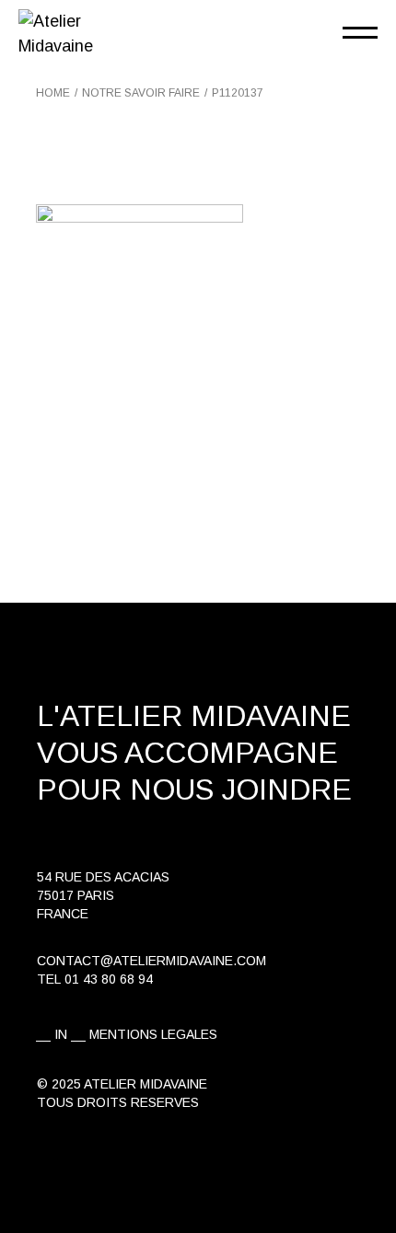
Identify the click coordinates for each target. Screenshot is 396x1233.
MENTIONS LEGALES (153, 1034)
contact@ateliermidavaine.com (151, 960)
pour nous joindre (194, 789)
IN (60, 1034)
